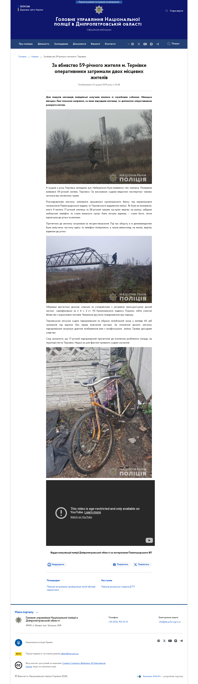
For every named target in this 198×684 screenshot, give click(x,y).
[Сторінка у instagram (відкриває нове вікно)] (151, 44)
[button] (27, 612)
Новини (35, 57)
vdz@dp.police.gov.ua (169, 622)
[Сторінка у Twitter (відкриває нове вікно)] (139, 44)
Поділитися (122, 564)
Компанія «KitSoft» (152, 676)
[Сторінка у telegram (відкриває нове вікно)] (157, 44)
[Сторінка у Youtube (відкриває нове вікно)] (145, 44)
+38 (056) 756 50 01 (118, 622)
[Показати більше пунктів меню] (129, 44)
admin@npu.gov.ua (69, 654)
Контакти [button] (110, 44)
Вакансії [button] (95, 44)
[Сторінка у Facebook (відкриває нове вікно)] (132, 44)
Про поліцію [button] (26, 44)
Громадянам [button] (61, 44)
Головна (22, 57)
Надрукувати (58, 564)
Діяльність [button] (43, 44)
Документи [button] (79, 44)
